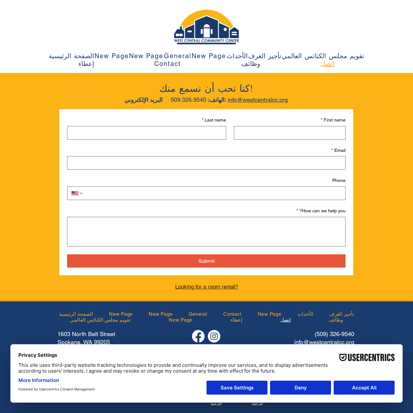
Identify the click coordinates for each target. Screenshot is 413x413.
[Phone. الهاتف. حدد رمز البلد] (77, 193)
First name (333, 119)
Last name (214, 119)
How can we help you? (321, 210)
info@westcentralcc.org (258, 99)
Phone (339, 180)
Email (338, 150)
